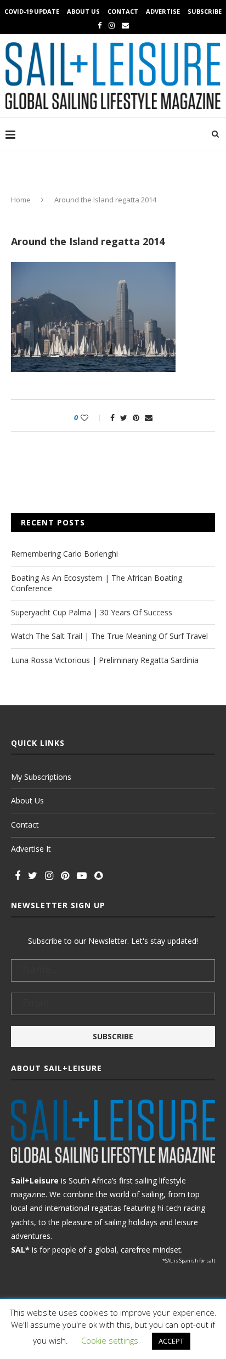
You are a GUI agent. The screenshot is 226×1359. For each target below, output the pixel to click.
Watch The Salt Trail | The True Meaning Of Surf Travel (109, 636)
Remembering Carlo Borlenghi (64, 553)
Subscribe (205, 11)
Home (21, 200)
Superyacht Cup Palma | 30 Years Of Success (91, 612)
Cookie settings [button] (109, 1340)
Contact (123, 11)
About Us (83, 11)
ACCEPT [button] (171, 1341)
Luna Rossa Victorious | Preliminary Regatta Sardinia (105, 660)
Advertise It (31, 848)
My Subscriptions (41, 777)
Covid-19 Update (31, 11)
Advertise (163, 11)
